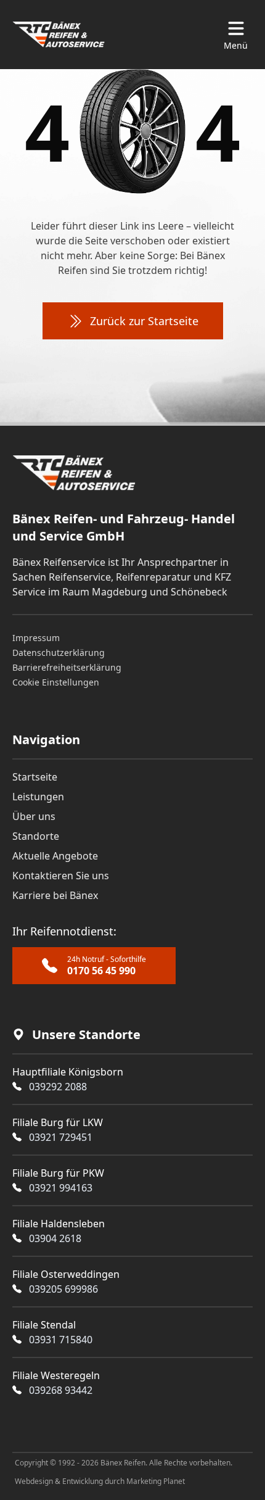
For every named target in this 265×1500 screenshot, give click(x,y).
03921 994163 (60, 1188)
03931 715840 (60, 1339)
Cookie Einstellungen (55, 682)
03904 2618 (55, 1238)
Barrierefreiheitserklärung (66, 667)
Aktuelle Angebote (55, 856)
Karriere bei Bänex (55, 895)
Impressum (36, 638)
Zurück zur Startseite (144, 320)
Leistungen (38, 796)
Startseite (34, 777)
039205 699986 (63, 1289)
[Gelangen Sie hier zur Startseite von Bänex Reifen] (58, 35)
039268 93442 (60, 1390)
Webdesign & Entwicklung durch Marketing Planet (100, 1481)
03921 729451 (60, 1137)
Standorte (35, 836)
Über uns (33, 816)
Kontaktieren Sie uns (60, 875)
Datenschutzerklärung (58, 652)
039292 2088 (58, 1086)
